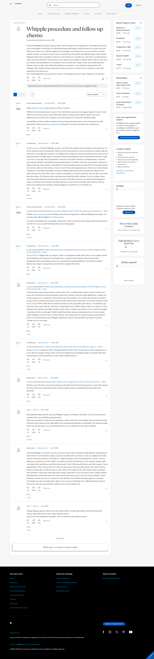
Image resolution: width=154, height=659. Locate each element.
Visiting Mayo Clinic (123, 47)
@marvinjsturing (53, 124)
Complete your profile (129, 251)
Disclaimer (13, 599)
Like (28, 80)
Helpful (34, 80)
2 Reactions (46, 228)
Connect (17, 3)
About (12, 578)
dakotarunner (40, 40)
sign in (52, 547)
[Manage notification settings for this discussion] (103, 78)
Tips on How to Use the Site (129, 230)
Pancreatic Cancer (18, 23)
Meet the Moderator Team (18, 587)
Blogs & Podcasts (72, 13)
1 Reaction (46, 128)
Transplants (120, 38)
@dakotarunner (38, 108)
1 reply (28, 334)
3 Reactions (46, 430)
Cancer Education (123, 93)
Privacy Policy (25, 644)
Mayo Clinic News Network (111, 578)
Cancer (119, 64)
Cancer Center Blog (62, 578)
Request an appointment (128, 137)
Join (128, 5)
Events (86, 13)
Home (40, 13)
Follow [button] (138, 28)
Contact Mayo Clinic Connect (19, 608)
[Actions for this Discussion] (106, 78)
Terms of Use (14, 644)
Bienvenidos (129, 280)
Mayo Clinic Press (61, 587)
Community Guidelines (17, 595)
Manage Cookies (35, 644)
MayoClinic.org (14, 633)
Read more (129, 212)
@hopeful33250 (50, 103)
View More (60, 538)
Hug (39, 80)
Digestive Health (122, 56)
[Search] (49, 5)
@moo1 (35, 410)
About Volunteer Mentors (18, 591)
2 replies (29, 198)
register (61, 547)
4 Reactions (46, 78)
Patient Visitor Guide (62, 591)
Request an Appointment (114, 624)
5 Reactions (46, 189)
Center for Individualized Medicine (66, 582)
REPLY (29, 135)
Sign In (138, 5)
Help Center (111, 13)
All (141, 23)
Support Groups (54, 13)
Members (98, 13)
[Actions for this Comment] (106, 129)
